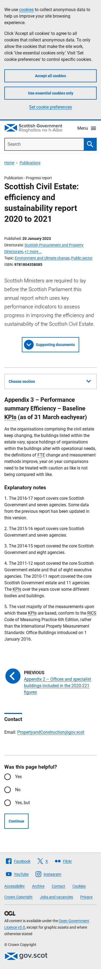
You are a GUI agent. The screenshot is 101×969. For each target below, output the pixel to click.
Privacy (86, 897)
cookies (26, 9)
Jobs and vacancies (56, 897)
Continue (16, 821)
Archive (38, 886)
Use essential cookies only (50, 93)
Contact (58, 886)
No (17, 789)
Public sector (82, 258)
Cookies (79, 886)
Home (9, 163)
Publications (30, 163)
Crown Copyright (18, 897)
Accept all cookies (50, 76)
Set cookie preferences (50, 107)
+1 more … (33, 251)
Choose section (22, 381)
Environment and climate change (42, 258)
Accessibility (14, 886)
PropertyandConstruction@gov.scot (50, 732)
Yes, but (22, 802)
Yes (18, 776)
